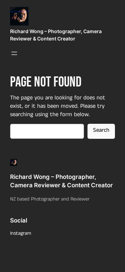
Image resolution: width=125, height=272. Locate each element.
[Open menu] (14, 53)
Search (101, 131)
